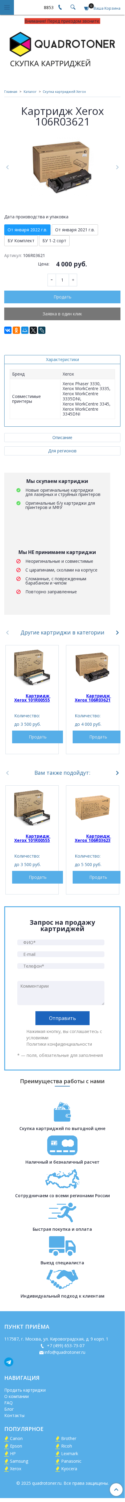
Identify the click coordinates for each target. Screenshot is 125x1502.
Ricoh (66, 1446)
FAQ (8, 1403)
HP (13, 1453)
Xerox (15, 1468)
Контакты (14, 1415)
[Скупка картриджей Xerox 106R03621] (62, 167)
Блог (9, 1409)
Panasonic (71, 1461)
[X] (33, 330)
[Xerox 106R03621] (92, 667)
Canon (16, 1438)
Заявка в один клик (62, 314)
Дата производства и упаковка (36, 217)
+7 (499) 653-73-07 (65, 1345)
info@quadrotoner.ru (64, 1352)
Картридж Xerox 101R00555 (32, 698)
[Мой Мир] (24, 330)
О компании (16, 1396)
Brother (68, 1438)
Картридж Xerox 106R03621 (93, 698)
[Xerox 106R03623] (92, 808)
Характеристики (62, 359)
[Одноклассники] (16, 330)
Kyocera (69, 1468)
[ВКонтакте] (8, 330)
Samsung (19, 1461)
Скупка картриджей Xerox (64, 91)
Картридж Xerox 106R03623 (93, 838)
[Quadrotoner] (62, 48)
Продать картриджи (25, 1390)
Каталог (30, 91)
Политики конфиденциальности (59, 1044)
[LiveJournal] (41, 330)
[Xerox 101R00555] (32, 667)
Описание (62, 437)
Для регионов (62, 451)
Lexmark (69, 1453)
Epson (16, 1446)
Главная (10, 91)
